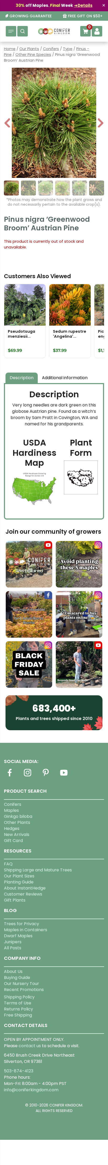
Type (67, 48)
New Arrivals (16, 835)
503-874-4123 (18, 1071)
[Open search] (22, 31)
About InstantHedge (25, 888)
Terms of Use (17, 1003)
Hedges (11, 828)
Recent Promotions (24, 990)
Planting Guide (19, 882)
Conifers (51, 48)
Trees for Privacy (21, 924)
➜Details (83, 5)
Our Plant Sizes (19, 876)
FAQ (8, 864)
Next (100, 123)
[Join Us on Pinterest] (45, 776)
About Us (13, 971)
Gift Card (13, 841)
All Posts (12, 948)
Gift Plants (14, 900)
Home (9, 48)
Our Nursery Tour (21, 984)
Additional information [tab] (65, 378)
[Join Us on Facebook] (9, 776)
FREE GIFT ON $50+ (85, 16)
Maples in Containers (25, 930)
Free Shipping (18, 1015)
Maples (11, 810)
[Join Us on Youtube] (63, 776)
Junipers (12, 942)
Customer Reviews (23, 894)
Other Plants (17, 822)
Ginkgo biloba (18, 816)
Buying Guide (17, 978)
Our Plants (29, 48)
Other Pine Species (33, 54)
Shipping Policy (19, 997)
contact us (30, 1046)
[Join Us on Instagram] (27, 776)
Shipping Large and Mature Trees (38, 870)
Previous (7, 123)
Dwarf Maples (18, 936)
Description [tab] (22, 378)
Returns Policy (18, 1009)
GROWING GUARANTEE (30, 16)
